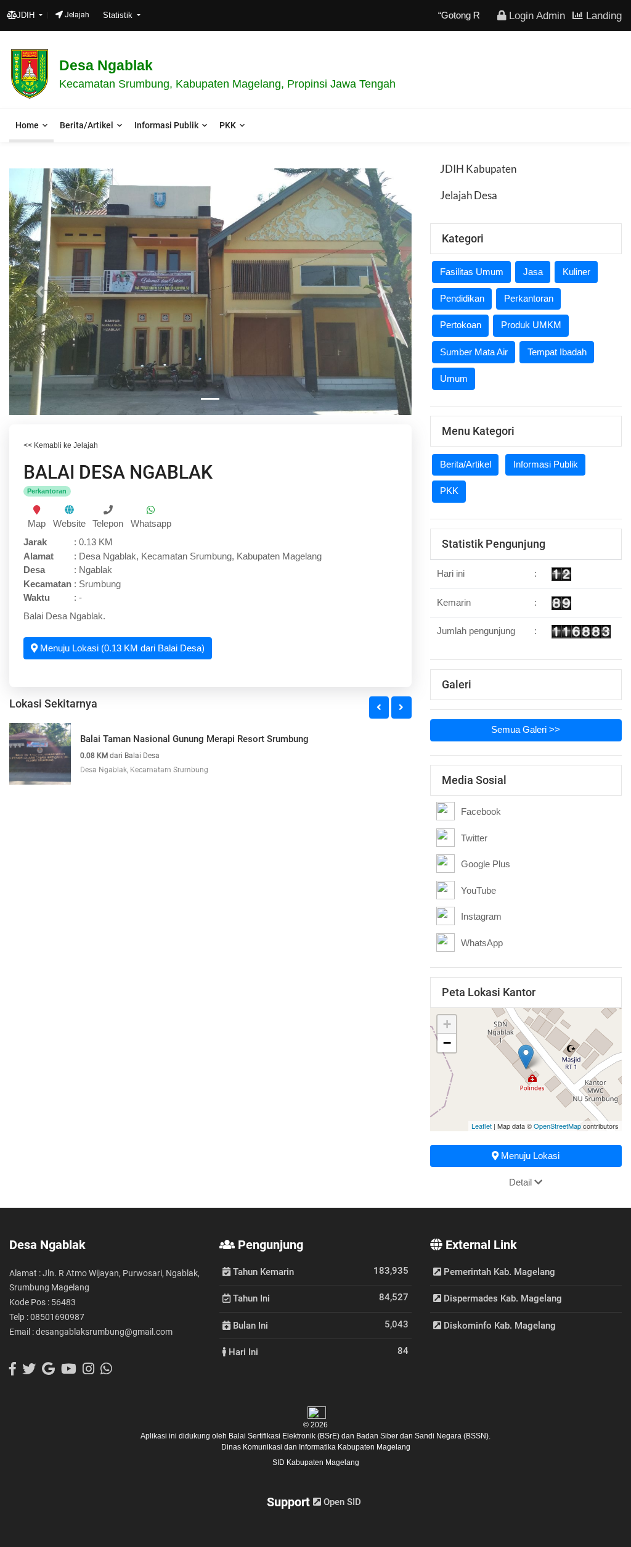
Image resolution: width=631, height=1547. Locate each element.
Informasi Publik (166, 125)
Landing (602, 15)
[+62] (108, 510)
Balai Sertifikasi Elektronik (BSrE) (285, 1436)
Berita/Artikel (86, 125)
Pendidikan (462, 298)
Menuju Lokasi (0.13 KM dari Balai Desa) (121, 648)
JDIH (27, 15)
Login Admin (535, 15)
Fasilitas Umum (471, 271)
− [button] (447, 1042)
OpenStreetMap (557, 1126)
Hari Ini (242, 1351)
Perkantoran (528, 298)
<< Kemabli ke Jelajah (60, 445)
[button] (39, 291)
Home (27, 125)
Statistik (119, 15)
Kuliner (576, 271)
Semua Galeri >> (525, 729)
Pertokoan (460, 325)
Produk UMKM (531, 325)
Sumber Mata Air (474, 352)
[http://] (69, 510)
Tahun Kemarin (262, 1271)
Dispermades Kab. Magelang (501, 1298)
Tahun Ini (250, 1298)
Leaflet (481, 1126)
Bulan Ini (249, 1325)
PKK (227, 125)
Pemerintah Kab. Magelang (498, 1271)
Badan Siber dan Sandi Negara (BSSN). (423, 1436)
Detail (521, 1182)
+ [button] (447, 1024)
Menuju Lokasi (529, 1155)
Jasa (533, 271)
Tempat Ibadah (557, 352)
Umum (454, 378)
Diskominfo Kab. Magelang (498, 1325)
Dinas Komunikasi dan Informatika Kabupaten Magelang (315, 1447)
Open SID (341, 1502)
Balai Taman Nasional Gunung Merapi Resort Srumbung (194, 739)
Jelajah (76, 14)
